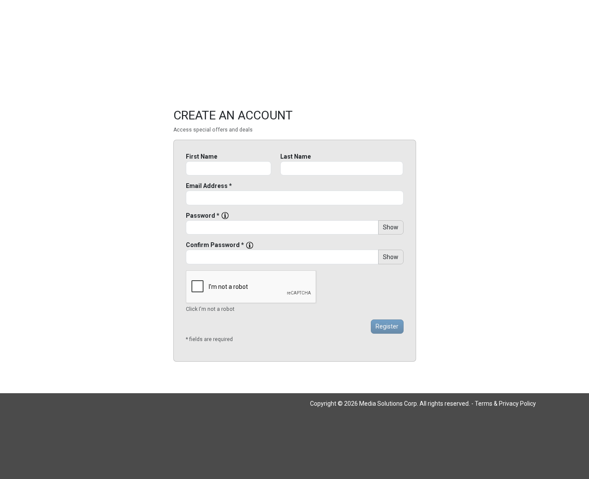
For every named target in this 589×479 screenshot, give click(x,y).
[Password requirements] (225, 215)
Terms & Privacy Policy (505, 403)
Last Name (295, 156)
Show (390, 227)
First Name (201, 156)
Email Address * (209, 185)
